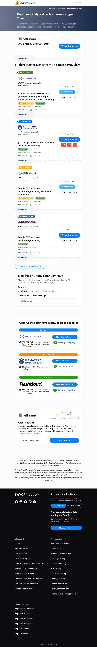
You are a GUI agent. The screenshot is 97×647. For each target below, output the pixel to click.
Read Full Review (31, 440)
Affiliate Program (22, 558)
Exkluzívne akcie (50, 291)
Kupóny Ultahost (22, 628)
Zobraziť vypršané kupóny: (30, 266)
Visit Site (62, 440)
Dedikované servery (59, 583)
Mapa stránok (21, 553)
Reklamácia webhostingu (26, 568)
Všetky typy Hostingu (60, 543)
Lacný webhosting (58, 563)
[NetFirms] (32, 415)
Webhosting (56, 548)
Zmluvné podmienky (23, 588)
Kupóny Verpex (21, 633)
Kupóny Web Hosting (24, 608)
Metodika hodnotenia (56, 9)
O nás (17, 543)
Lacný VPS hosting (58, 573)
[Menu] (80, 3)
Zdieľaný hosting (58, 558)
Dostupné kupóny (64, 342)
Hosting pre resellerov (60, 588)
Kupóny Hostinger (23, 623)
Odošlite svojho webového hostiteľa (30, 563)
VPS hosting (56, 568)
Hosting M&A (65, 528)
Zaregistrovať (58, 506)
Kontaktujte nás (22, 548)
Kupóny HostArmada (24, 618)
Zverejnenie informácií (24, 573)
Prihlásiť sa (75, 506)
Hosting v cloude (58, 578)
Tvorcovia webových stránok (63, 593)
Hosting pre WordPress (61, 553)
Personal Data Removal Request (29, 578)
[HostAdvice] (25, 3)
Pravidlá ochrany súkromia (26, 583)
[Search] (76, 3)
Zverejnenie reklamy (74, 9)
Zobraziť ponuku (69, 46)
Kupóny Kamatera (23, 613)
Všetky (24, 291)
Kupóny (35, 291)
